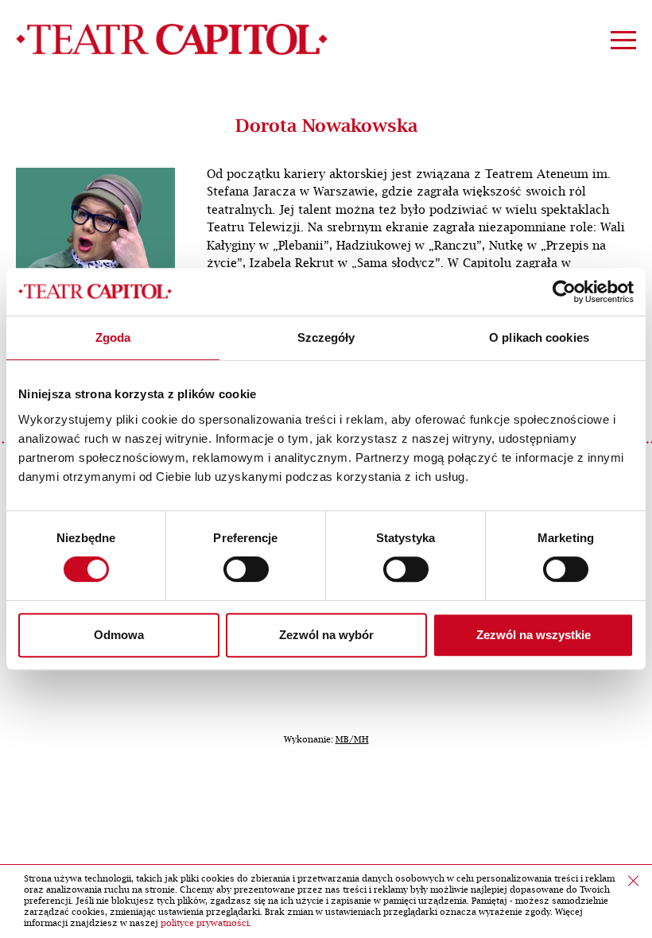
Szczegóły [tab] (326, 337)
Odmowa (119, 634)
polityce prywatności (205, 923)
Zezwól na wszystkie (533, 634)
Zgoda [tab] (113, 337)
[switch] (246, 569)
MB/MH (352, 740)
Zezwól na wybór (326, 634)
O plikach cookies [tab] (539, 337)
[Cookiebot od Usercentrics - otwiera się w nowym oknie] (564, 292)
